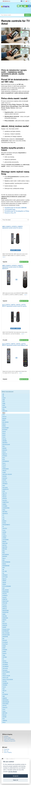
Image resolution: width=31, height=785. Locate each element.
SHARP (4, 627)
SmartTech (5, 644)
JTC (3, 517)
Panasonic (7, 213)
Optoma (4, 578)
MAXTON (4, 547)
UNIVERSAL (5, 700)
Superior (4, 653)
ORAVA (4, 580)
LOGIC (4, 534)
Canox (4, 437)
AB (3, 396)
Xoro (3, 718)
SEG (3, 621)
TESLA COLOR (6, 675)
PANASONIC (5, 592)
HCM (3, 491)
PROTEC (4, 606)
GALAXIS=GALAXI (7, 474)
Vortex (4, 711)
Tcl (3, 659)
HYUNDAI (4, 506)
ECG (3, 459)
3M (3, 394)
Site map (6, 751)
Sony (12, 213)
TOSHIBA (4, 685)
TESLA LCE (5, 677)
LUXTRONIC (5, 539)
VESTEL (4, 705)
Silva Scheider (5, 633)
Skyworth (4, 640)
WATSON (4, 713)
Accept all (15, 776)
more (4, 257)
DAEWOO (4, 442)
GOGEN (4, 476)
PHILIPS (4, 593)
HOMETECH (5, 502)
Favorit (4, 465)
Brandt (4, 431)
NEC (3, 560)
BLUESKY (5, 429)
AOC (3, 414)
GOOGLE (4, 478)
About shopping (7, 752)
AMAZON (4, 411)
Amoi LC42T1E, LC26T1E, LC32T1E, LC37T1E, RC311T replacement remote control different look (15, 344)
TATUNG (4, 657)
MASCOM (4, 543)
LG (3, 526)
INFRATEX (5, 513)
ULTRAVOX (5, 694)
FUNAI (4, 472)
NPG (3, 567)
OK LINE (4, 571)
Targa (3, 655)
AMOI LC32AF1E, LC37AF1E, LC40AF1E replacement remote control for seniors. (12, 227)
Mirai (3, 552)
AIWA (3, 403)
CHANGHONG (5, 508)
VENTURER (5, 703)
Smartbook (5, 642)
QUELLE (4, 608)
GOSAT (4, 480)
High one (4, 493)
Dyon (3, 457)
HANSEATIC (5, 489)
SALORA (4, 616)
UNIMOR (4, 698)
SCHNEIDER (5, 631)
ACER (3, 398)
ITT (3, 515)
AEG (3, 401)
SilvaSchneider (6, 634)
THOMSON (5, 683)
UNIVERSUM (5, 702)
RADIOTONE (5, 610)
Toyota (4, 687)
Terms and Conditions (9, 739)
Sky (3, 638)
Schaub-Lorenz (6, 629)
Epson (4, 463)
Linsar (3, 530)
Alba (3, 409)
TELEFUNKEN (6, 672)
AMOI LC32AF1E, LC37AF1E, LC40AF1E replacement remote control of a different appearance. (12, 267)
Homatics (4, 500)
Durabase (4, 455)
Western (4, 715)
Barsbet (4, 418)
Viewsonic (4, 707)
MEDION (4, 549)
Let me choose (12, 771)
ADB (3, 399)
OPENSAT (5, 575)
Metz (3, 551)
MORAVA (4, 556)
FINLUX (4, 470)
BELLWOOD (5, 422)
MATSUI (4, 545)
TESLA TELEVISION (7, 679)
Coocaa (4, 439)
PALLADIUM (5, 590)
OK (3, 569)
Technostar (5, 668)
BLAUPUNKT (5, 427)
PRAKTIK (4, 599)
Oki (3, 573)
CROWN (4, 440)
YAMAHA (4, 720)
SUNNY (4, 651)
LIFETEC (4, 528)
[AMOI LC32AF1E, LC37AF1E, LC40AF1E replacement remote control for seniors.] (15, 238)
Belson (4, 424)
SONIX (4, 646)
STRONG (4, 649)
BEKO (3, 420)
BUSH (3, 435)
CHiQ (3, 509)
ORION (4, 582)
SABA (3, 614)
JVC (15, 213)
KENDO (4, 521)
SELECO (4, 623)
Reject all (15, 780)
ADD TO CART (24, 261)
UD (3, 692)
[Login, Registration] (21, 6)
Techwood (4, 670)
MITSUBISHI (5, 554)
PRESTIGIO (5, 601)
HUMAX (4, 504)
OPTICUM (4, 577)
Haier (3, 485)
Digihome (4, 454)
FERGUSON (5, 468)
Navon (4, 558)
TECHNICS (5, 662)
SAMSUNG (5, 618)
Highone (4, 495)
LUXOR (4, 537)
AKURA (4, 407)
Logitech (4, 536)
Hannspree (5, 487)
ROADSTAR (5, 612)
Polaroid (4, 597)
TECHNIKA (5, 664)
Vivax (3, 709)
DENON (4, 448)
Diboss (4, 452)
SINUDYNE (5, 636)
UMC (3, 696)
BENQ (4, 426)
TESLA (4, 674)
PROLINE (4, 603)
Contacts (6, 736)
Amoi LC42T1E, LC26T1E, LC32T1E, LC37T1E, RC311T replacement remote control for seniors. (14, 305)
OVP (3, 588)
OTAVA (4, 584)
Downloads (6, 749)
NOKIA (4, 564)
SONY (4, 647)
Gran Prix (4, 482)
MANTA (4, 541)
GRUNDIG (4, 483)
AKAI (3, 405)
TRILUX (4, 690)
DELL (3, 446)
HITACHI (4, 498)
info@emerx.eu (7, 1)
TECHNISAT (5, 666)
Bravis (4, 433)
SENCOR (4, 625)
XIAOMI (4, 716)
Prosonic (4, 605)
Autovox (4, 416)
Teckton (4, 661)
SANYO (4, 620)
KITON (4, 523)
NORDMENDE (5, 565)
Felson (4, 467)
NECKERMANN (6, 562)
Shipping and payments (9, 741)
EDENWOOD (5, 461)
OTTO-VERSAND (6, 586)
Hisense (4, 496)
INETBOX (4, 511)
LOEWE (4, 532)
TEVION (4, 681)
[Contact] (18, 6)
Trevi (3, 689)
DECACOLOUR (6, 444)
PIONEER (4, 595)
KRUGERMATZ (6, 524)
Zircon (3, 722)
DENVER (4, 450)
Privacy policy (7, 738)
